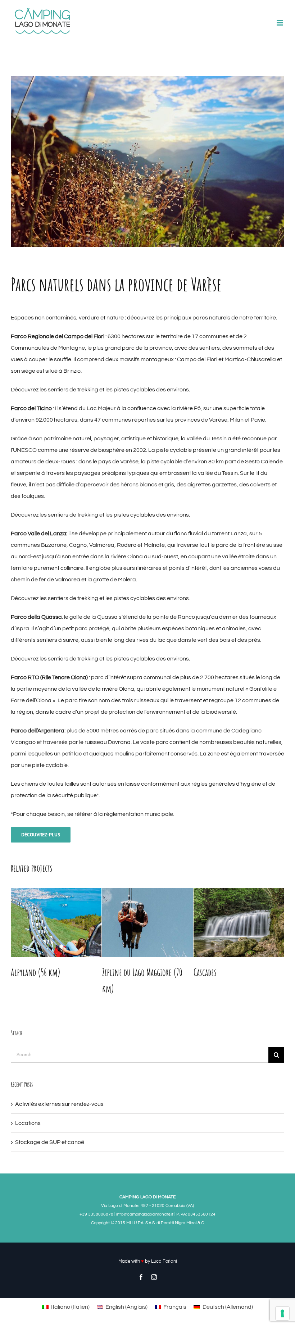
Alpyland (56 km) (35, 972)
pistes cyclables (134, 389)
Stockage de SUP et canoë (49, 1142)
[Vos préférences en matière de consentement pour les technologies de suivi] (282, 1313)
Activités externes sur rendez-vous (59, 1104)
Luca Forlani (164, 1261)
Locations (28, 1123)
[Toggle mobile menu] (280, 23)
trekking (87, 389)
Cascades (205, 972)
